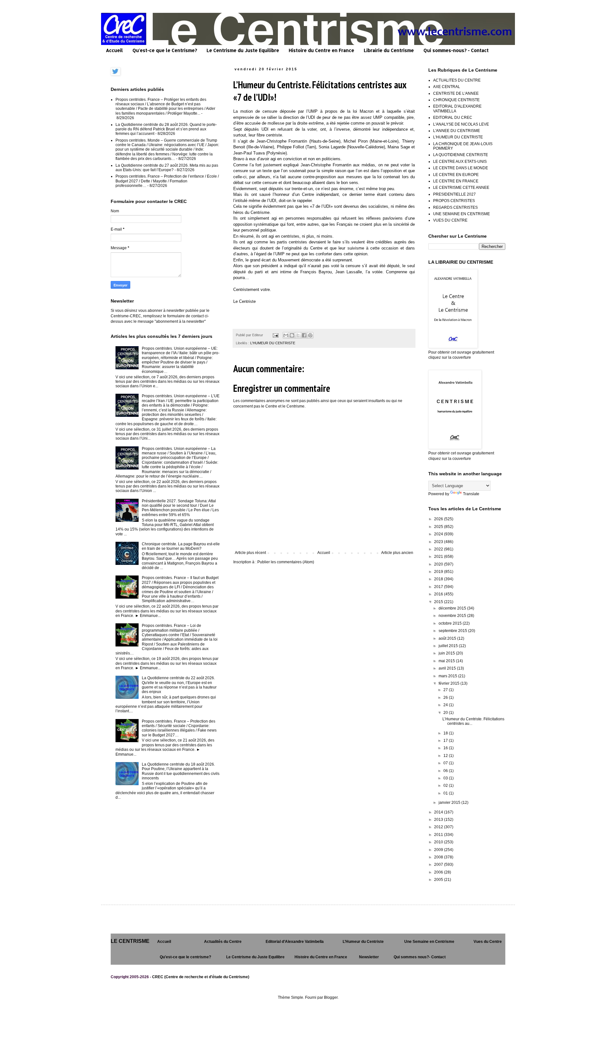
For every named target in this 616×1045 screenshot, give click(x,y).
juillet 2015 (449, 646)
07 (446, 763)
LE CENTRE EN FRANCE (455, 181)
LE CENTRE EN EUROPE (456, 174)
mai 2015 (447, 661)
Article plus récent (250, 552)
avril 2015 (448, 668)
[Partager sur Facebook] (304, 335)
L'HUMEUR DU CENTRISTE (272, 343)
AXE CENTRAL (446, 86)
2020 (439, 564)
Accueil (114, 50)
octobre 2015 (451, 623)
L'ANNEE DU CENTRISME (456, 130)
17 (446, 740)
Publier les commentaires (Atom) (285, 562)
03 (446, 778)
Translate (471, 494)
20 (446, 712)
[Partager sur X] (298, 335)
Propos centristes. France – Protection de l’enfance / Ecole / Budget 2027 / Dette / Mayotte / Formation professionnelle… (167, 181)
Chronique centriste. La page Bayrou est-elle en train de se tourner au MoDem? (181, 546)
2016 (439, 594)
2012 (439, 827)
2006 (439, 872)
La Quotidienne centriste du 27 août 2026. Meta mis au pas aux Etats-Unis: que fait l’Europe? (167, 167)
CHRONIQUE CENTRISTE (456, 100)
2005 (439, 879)
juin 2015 (447, 653)
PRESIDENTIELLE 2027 (454, 194)
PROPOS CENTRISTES (454, 200)
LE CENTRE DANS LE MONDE (460, 168)
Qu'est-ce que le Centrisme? (165, 50)
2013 (439, 819)
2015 (439, 602)
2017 (439, 586)
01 (446, 793)
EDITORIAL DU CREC (452, 117)
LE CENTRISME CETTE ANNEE (461, 187)
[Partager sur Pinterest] (310, 335)
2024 (439, 534)
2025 (439, 526)
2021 (439, 556)
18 (446, 733)
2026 (439, 519)
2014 (439, 812)
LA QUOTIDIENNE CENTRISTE (460, 155)
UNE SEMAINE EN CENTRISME (461, 214)
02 (446, 785)
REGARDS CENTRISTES (455, 207)
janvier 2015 (450, 802)
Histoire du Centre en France (321, 50)
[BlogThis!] (292, 335)
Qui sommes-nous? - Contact (456, 50)
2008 (439, 857)
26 (446, 697)
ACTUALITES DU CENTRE (457, 80)
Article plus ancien (397, 552)
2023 (439, 542)
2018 (439, 579)
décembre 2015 (453, 608)
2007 (439, 864)
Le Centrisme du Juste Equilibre (243, 50)
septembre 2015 (453, 630)
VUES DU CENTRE (450, 220)
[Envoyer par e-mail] (286, 335)
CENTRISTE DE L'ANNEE (456, 93)
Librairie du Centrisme (389, 50)
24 (446, 705)
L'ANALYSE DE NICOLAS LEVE (461, 124)
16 (446, 748)
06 (446, 770)
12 (446, 755)
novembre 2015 (453, 615)
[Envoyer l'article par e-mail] (275, 335)
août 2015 (448, 638)
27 (446, 690)
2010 (439, 842)
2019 (439, 571)
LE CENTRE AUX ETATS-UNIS (460, 161)
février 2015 (449, 683)
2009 (439, 849)
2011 (439, 834)
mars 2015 (448, 676)
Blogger (331, 997)
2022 (439, 549)
